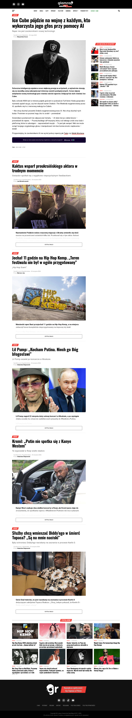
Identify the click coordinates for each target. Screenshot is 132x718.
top (24, 147)
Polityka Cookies (75, 705)
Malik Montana (78, 133)
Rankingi (68, 11)
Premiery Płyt (84, 11)
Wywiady (53, 11)
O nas (38, 705)
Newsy (35, 11)
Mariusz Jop (21, 273)
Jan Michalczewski (22, 181)
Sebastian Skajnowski (23, 364)
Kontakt (58, 705)
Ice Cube (18, 147)
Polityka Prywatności (89, 705)
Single (41, 11)
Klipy (47, 11)
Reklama (51, 705)
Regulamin (66, 705)
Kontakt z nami (94, 11)
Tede (66, 133)
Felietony (60, 11)
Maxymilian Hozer (22, 37)
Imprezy (75, 11)
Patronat (44, 705)
